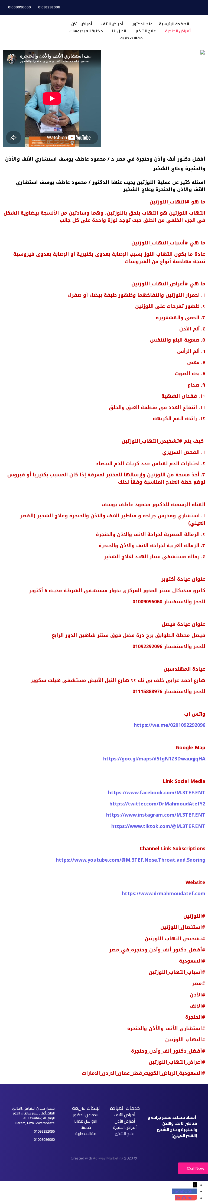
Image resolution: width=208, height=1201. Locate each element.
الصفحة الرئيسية (174, 23)
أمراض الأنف (112, 23)
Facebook (182, 1191)
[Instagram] (161, 1147)
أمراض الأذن (81, 23)
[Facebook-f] (181, 1147)
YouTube (184, 1197)
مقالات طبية (131, 38)
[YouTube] (195, 1197)
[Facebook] (195, 1191)
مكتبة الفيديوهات (86, 30)
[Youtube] (168, 1147)
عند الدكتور (142, 23)
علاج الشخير (145, 30)
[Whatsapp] (174, 1147)
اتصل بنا (119, 30)
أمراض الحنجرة (178, 30)
